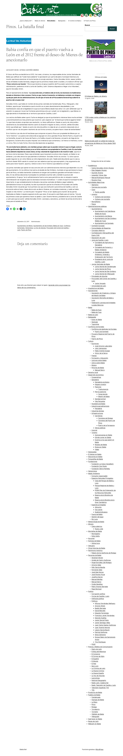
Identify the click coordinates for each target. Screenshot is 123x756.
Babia (90, 307)
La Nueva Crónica (98, 671)
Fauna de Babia (97, 514)
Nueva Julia (99, 529)
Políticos (94, 601)
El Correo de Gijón (98, 656)
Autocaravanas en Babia (103, 435)
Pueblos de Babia (94, 695)
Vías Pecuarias (100, 401)
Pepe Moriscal (96, 589)
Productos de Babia (95, 692)
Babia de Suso (96, 310)
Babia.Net (23, 749)
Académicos (92, 165)
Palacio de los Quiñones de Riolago (104, 553)
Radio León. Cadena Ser (100, 683)
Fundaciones (92, 461)
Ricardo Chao (96, 180)
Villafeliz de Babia (98, 714)
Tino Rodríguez (100, 642)
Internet (94, 430)
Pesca (94, 204)
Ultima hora (96, 543)
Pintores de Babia (98, 368)
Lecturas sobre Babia (99, 360)
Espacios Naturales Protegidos (102, 478)
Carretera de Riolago (105, 418)
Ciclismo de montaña (102, 199)
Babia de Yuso (96, 312)
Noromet (91, 538)
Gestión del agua (97, 517)
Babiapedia (92, 317)
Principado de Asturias (99, 276)
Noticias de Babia (94, 541)
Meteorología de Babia (96, 522)
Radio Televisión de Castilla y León (104, 685)
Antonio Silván (100, 606)
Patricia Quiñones (101, 632)
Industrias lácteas (98, 411)
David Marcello (100, 611)
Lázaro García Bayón (102, 630)
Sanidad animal (100, 399)
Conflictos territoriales (96, 327)
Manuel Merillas (97, 579)
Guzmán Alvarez (97, 173)
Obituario (91, 546)
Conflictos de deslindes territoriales (104, 329)
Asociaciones (92, 291)
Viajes (97, 449)
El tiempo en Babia (94, 454)
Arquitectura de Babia (96, 288)
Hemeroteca (29, 228)
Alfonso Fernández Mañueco (105, 603)
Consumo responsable (99, 476)
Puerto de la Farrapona (106, 425)
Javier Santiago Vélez (102, 623)
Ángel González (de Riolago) (102, 562)
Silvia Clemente (100, 635)
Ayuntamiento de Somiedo (104, 223)
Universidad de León (99, 286)
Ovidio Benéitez (97, 584)
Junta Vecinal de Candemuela (105, 266)
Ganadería (95, 380)
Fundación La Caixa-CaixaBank (103, 464)
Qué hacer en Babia (95, 719)
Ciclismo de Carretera (102, 197)
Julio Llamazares (101, 348)
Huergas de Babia (98, 700)
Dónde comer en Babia (103, 437)
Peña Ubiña (96, 536)
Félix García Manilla (98, 567)
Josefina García (97, 577)
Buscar (87, 25)
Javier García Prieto (102, 620)
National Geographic (99, 680)
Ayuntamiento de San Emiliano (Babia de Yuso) (48, 226)
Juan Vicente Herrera (102, 627)
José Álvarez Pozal (98, 574)
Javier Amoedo (100, 283)
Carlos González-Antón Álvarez (103, 168)
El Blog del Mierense (99, 651)
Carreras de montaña (99, 187)
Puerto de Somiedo (101, 331)
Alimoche (98, 507)
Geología (95, 322)
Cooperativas (96, 377)
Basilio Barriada (100, 608)
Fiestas (94, 356)
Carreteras (98, 416)
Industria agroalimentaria (100, 406)
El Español (95, 659)
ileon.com (95, 666)
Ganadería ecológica (102, 382)
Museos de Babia (101, 445)
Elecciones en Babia (95, 457)
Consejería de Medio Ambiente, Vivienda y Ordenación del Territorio (104, 254)
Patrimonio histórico (95, 550)
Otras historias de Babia (96, 548)
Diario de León (97, 649)
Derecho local (93, 372)
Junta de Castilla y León (100, 240)
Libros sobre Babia (98, 363)
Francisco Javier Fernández (104, 615)
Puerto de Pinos (26, 230)
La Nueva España (98, 673)
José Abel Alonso (98, 572)
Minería (90, 524)
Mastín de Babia (104, 396)
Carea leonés (102, 394)
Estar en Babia (97, 319)
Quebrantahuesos (101, 512)
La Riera (94, 702)
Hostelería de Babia (98, 404)
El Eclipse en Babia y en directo (96, 96)
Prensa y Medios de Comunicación (100, 647)
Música (94, 365)
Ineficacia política (98, 599)
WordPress (99, 749)
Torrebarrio (96, 709)
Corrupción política (98, 594)
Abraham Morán (97, 558)
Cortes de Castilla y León (100, 596)
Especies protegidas (99, 505)
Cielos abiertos (97, 526)
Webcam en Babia (94, 724)
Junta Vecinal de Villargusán (105, 274)
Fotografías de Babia (95, 459)
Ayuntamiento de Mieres (25, 226)
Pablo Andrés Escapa (102, 351)
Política (90, 591)
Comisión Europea (98, 226)
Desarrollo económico (96, 375)
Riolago (94, 707)
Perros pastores (100, 392)
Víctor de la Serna (101, 353)
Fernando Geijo (97, 570)
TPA (93, 690)
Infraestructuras (97, 413)
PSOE (93, 644)
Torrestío (95, 712)
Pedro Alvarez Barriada (100, 586)
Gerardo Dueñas (100, 618)
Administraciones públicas (97, 206)
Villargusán (95, 716)
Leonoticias (96, 678)
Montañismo (96, 202)
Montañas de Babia (95, 531)
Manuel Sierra (100, 370)
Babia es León (93, 315)
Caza (93, 190)
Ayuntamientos (97, 209)
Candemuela (96, 697)
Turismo (94, 432)
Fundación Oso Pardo (99, 466)
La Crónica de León (98, 668)
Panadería (98, 408)
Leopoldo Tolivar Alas (99, 175)
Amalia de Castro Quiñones (101, 560)
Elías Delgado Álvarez (99, 170)
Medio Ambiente (94, 473)
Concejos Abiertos (98, 230)
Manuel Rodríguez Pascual (101, 177)
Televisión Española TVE (100, 688)
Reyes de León (93, 721)
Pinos (93, 704)
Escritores (95, 343)
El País (94, 664)
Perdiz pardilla (100, 192)
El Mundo (95, 661)
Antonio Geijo (96, 565)
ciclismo (94, 194)
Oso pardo (98, 510)
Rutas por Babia (100, 447)
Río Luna (95, 519)
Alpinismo (95, 185)
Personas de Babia (94, 555)
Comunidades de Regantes (101, 228)
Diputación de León (98, 238)
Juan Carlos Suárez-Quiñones (105, 625)
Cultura (90, 341)
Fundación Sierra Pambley (101, 469)
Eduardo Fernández (102, 613)
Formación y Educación (100, 358)
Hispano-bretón (100, 384)
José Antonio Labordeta (103, 346)
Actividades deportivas (96, 182)
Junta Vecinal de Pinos (103, 269)
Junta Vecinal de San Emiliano (105, 271)
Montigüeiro (96, 534)
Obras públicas (100, 428)
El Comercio (96, 654)
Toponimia (95, 324)
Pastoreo (98, 387)
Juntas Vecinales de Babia (101, 264)
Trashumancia (103, 389)
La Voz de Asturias (40, 228)
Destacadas (92, 452)
